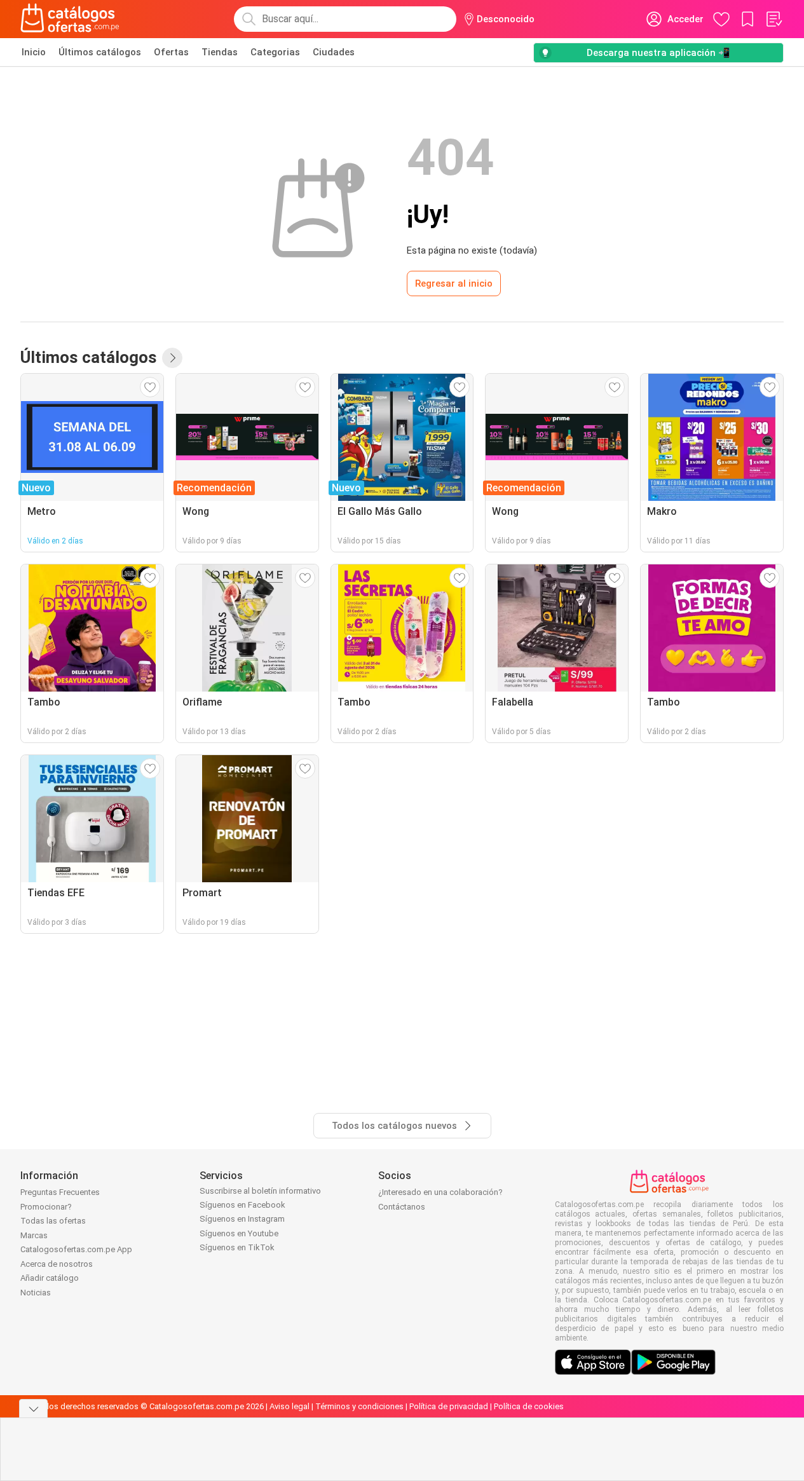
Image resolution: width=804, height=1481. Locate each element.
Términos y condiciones (359, 1406)
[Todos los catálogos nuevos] (172, 358)
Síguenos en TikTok (237, 1247)
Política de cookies (529, 1406)
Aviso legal (289, 1406)
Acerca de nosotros (56, 1264)
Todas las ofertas (53, 1220)
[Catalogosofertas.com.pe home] (69, 19)
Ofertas (171, 52)
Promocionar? (46, 1206)
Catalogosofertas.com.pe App (76, 1249)
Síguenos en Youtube (239, 1233)
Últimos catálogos (99, 52)
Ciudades (334, 52)
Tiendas (219, 52)
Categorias (275, 52)
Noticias (35, 1292)
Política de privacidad (448, 1406)
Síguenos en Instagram (242, 1219)
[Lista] (773, 19)
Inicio (34, 52)
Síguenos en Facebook (242, 1205)
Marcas (34, 1235)
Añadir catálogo (49, 1278)
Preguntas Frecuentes (60, 1192)
